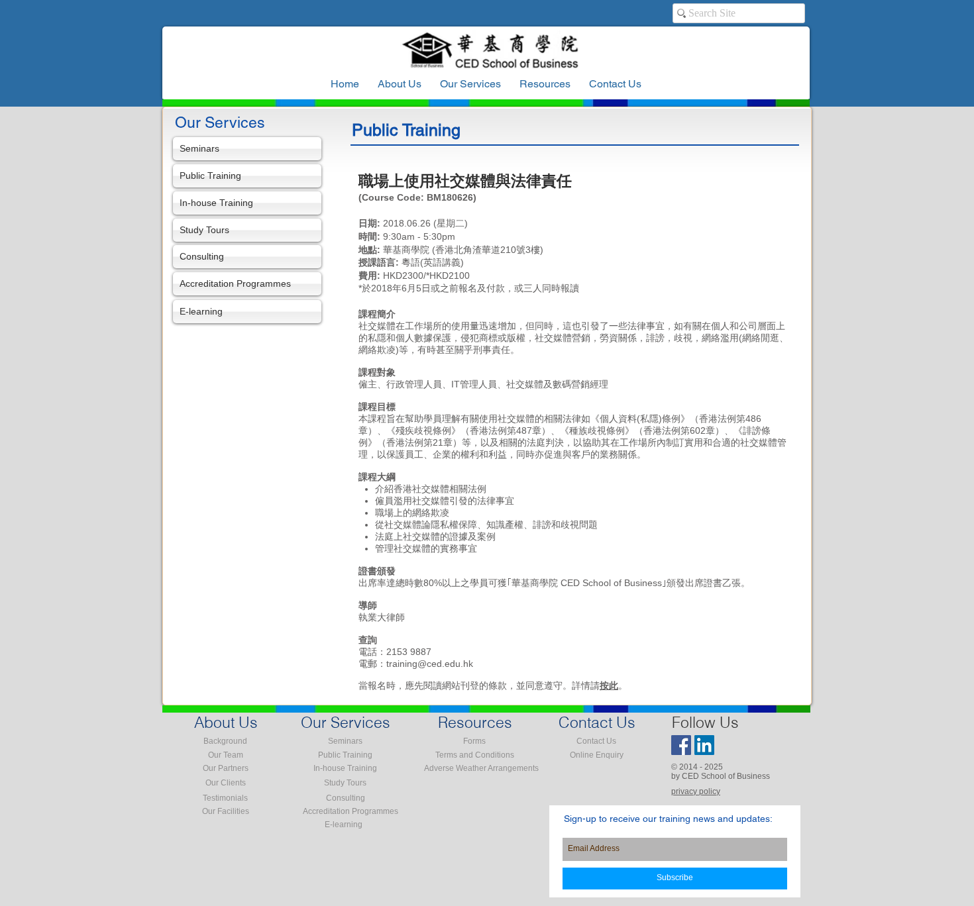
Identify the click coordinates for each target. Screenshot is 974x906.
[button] (545, 84)
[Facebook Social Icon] (681, 745)
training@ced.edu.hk (429, 663)
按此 (609, 685)
